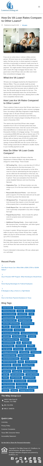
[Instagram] (35, 461)
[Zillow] (16, 458)
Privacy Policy (5, 425)
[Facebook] (12, 458)
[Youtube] (20, 458)
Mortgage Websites (15, 452)
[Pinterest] (34, 458)
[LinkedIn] (30, 461)
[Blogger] (39, 458)
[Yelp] (22, 461)
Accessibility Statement (8, 436)
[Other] (30, 458)
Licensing (4, 422)
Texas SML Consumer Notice (10, 432)
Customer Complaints (8, 429)
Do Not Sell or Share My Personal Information (15, 442)
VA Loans (24, 25)
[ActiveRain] (25, 458)
